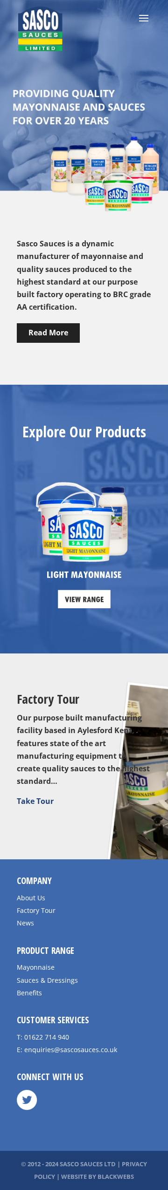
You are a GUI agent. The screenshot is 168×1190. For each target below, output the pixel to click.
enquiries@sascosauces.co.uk (70, 1049)
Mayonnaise (36, 967)
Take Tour (35, 801)
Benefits (29, 992)
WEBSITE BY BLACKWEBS (97, 1176)
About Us (31, 897)
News (25, 922)
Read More (48, 332)
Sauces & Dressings (47, 980)
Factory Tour (36, 910)
